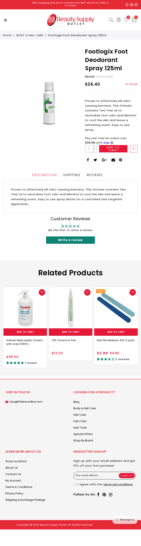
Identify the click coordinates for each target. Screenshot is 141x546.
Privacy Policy (14, 493)
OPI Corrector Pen (64, 340)
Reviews (95, 175)
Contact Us (13, 474)
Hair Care (79, 415)
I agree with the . (105, 484)
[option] (25, 327)
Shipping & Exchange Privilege (25, 500)
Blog (76, 402)
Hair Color (80, 421)
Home (7, 35)
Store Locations (16, 461)
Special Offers (83, 434)
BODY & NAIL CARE (30, 35)
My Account (13, 480)
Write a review (70, 240)
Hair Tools (80, 427)
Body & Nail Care (84, 408)
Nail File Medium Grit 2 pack (115, 340)
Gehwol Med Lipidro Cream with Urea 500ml (24, 342)
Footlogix (104, 76)
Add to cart (25, 332)
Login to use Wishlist (134, 148)
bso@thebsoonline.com (26, 402)
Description (44, 175)
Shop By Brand (83, 440)
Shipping (71, 175)
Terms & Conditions (18, 487)
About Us (11, 468)
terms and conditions (118, 484)
